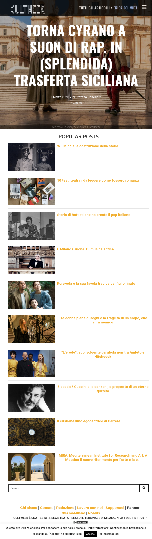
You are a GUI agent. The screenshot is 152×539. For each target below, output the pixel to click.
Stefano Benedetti (88, 97)
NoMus (94, 513)
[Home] (28, 9)
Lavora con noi (90, 508)
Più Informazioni (108, 533)
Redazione (65, 508)
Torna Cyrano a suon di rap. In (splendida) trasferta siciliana (76, 57)
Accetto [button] (90, 534)
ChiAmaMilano (72, 513)
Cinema (77, 103)
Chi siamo (28, 508)
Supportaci (114, 508)
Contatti (46, 508)
